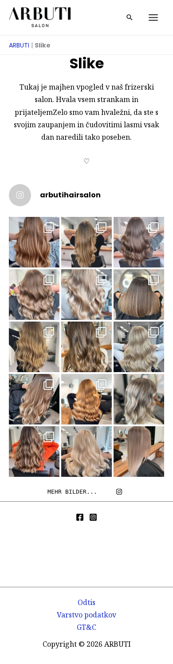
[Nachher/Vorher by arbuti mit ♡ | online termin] (86, 242)
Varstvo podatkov (86, 615)
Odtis (86, 602)
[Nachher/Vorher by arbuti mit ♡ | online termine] (139, 242)
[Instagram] (93, 517)
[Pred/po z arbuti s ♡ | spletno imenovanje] (34, 242)
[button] (130, 17)
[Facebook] (80, 517)
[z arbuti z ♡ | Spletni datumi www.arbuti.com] (139, 294)
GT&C (86, 627)
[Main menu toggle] (153, 17)
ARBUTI (19, 45)
